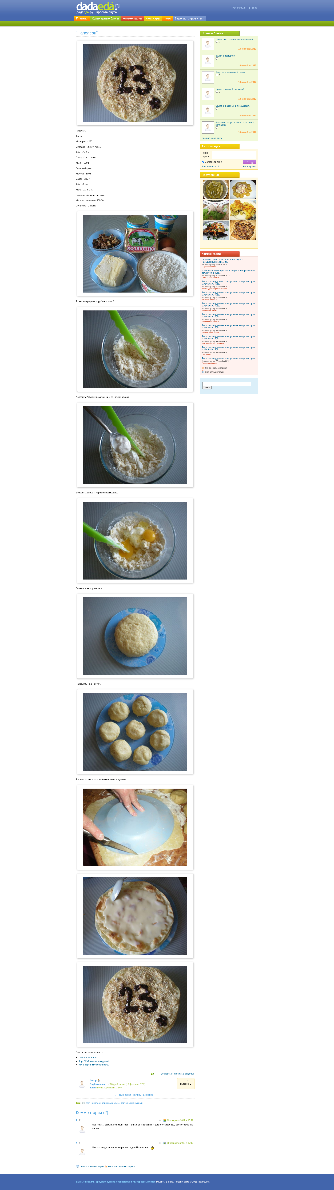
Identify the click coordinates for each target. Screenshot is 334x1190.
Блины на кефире (143, 1094)
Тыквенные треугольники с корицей (234, 39)
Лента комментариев (216, 368)
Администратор (208, 265)
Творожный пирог (209, 363)
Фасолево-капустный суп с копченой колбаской (235, 123)
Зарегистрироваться (189, 18)
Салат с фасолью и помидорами (233, 106)
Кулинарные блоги (105, 18)
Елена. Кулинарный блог (109, 1087)
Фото (167, 18)
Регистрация (238, 7)
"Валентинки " (125, 1094)
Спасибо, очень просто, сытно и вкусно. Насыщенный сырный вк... (223, 260)
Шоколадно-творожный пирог (214, 288)
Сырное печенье (209, 267)
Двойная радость (209, 299)
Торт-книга (206, 354)
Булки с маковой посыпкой (230, 89)
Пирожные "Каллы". (89, 1057)
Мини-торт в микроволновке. (94, 1064)
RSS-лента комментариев (121, 1166)
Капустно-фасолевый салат (230, 72)
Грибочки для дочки (210, 332)
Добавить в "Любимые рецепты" (177, 1073)
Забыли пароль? (210, 166)
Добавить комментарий (92, 1166)
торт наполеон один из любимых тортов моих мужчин (114, 1103)
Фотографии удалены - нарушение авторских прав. (229, 358)
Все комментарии (214, 372)
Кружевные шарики (210, 278)
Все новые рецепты (212, 138)
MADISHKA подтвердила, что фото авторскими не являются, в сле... (228, 271)
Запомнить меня (213, 162)
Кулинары (153, 18)
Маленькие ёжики (209, 310)
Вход (254, 7)
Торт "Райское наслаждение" (94, 1061)
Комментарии (132, 18)
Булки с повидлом (225, 55)
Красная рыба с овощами (213, 343)
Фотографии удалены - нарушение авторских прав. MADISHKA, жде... (229, 282)
